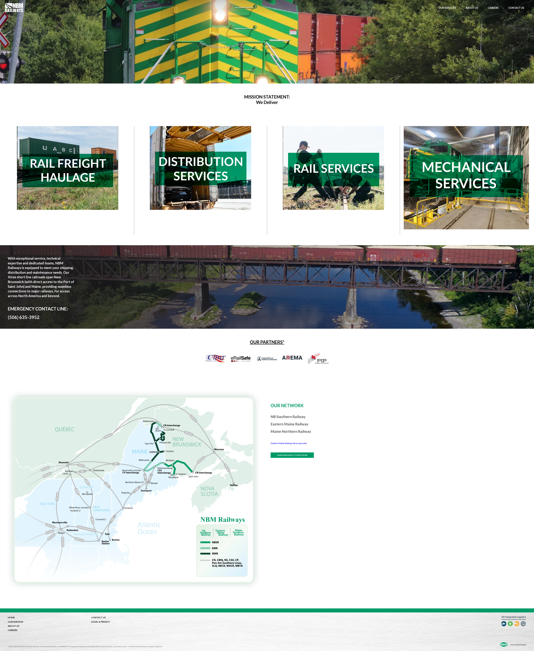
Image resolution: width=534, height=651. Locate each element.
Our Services (447, 7)
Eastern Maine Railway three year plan (289, 443)
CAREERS (12, 630)
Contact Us (516, 7)
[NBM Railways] (219, 7)
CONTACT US (98, 617)
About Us (472, 7)
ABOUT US (13, 626)
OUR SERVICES (15, 621)
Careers (493, 7)
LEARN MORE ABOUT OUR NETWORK (292, 455)
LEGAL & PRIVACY (100, 621)
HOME (11, 617)
